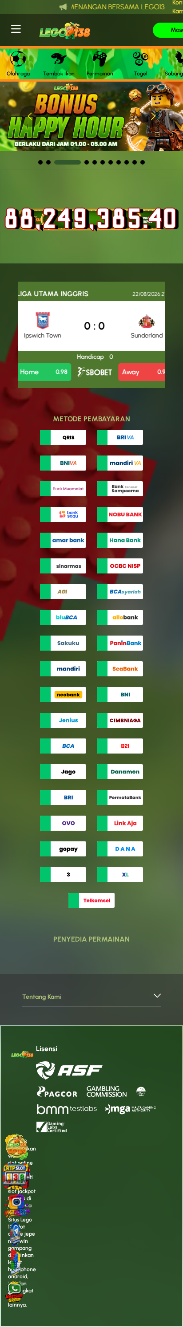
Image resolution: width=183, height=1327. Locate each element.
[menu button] (16, 29)
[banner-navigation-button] (30, 116)
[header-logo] (89, 30)
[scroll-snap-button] (40, 162)
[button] (91, 999)
